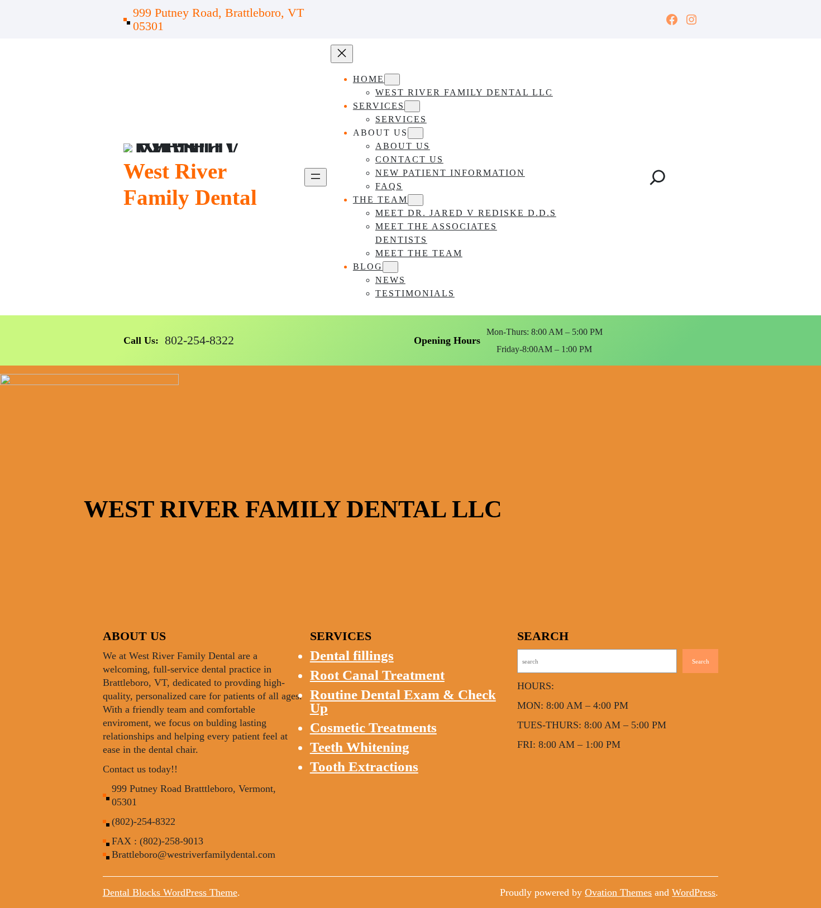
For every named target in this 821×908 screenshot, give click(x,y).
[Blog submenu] (390, 267)
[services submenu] (412, 106)
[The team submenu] (415, 200)
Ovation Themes (618, 892)
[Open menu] (315, 177)
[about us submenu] (415, 133)
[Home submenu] (392, 79)
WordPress (693, 892)
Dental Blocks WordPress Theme (170, 892)
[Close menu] (342, 54)
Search (700, 661)
